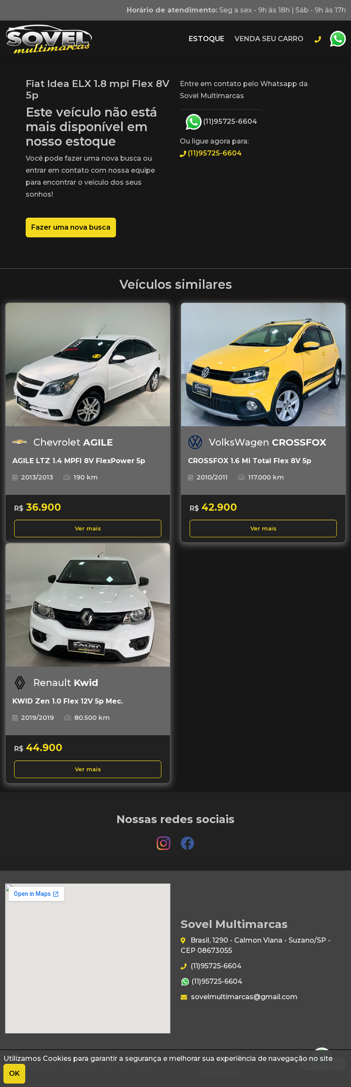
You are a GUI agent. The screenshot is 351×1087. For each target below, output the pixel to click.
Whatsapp (338, 39)
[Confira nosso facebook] (187, 839)
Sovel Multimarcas (48, 39)
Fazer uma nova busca (70, 227)
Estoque (206, 39)
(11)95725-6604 (229, 121)
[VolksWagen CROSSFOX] (263, 365)
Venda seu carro (269, 39)
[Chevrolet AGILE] (88, 365)
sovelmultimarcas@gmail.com (243, 997)
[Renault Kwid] (88, 605)
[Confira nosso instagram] (164, 839)
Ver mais (88, 528)
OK (14, 1073)
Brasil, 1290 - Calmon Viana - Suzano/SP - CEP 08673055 (255, 945)
